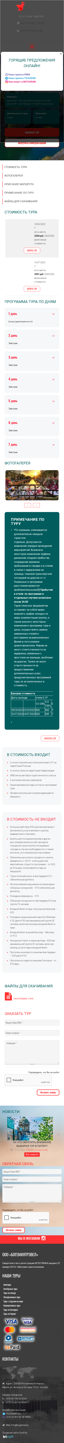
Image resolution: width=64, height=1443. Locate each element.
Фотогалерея (13, 175)
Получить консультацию (32, 143)
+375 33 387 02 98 (15, 1402)
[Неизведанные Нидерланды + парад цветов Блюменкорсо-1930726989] (32, 485)
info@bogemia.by (19, 1425)
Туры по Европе (9, 1313)
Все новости (32, 1154)
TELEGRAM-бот (13, 1413)
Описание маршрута (19, 184)
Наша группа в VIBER (19, 74)
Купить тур (32, 250)
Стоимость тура (15, 167)
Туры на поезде (9, 1292)
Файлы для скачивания (20, 201)
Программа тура (23, 998)
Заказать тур (50, 738)
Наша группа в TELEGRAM (22, 78)
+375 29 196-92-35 (31, 30)
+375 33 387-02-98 (15, 1417)
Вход (41, 38)
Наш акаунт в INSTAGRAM (22, 81)
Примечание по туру (19, 192)
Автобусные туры (10, 1288)
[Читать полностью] (37, 1150)
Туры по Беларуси (10, 1309)
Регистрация (28, 38)
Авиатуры (7, 1284)
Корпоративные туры (11, 1305)
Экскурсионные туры (11, 1297)
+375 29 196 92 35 (15, 1398)
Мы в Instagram (29, 1238)
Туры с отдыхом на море (13, 1301)
